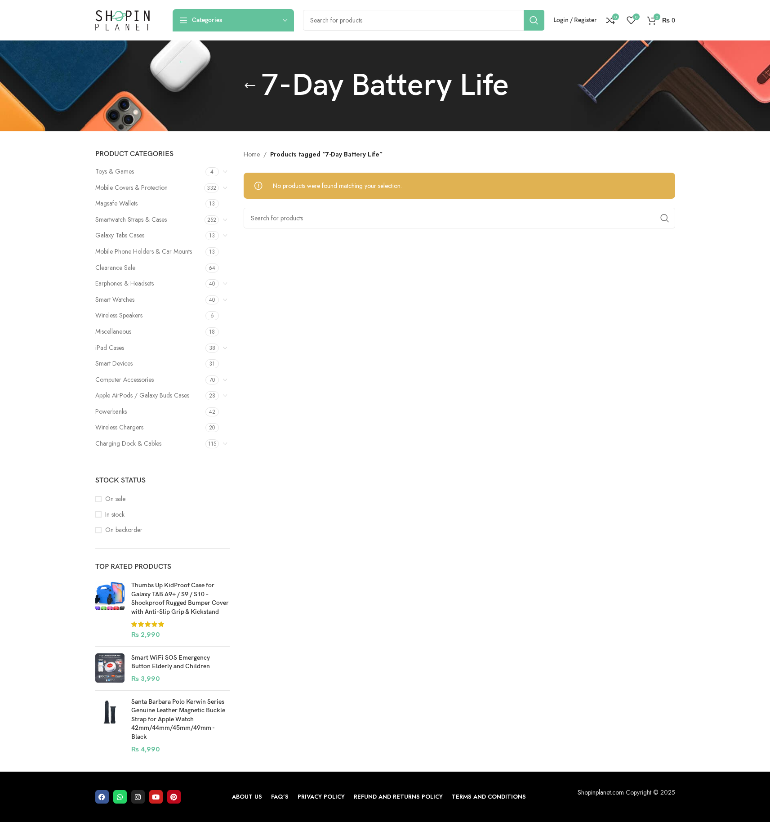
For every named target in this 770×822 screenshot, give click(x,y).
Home (252, 154)
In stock (115, 514)
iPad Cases (109, 347)
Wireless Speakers (118, 315)
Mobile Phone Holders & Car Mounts (143, 251)
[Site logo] (122, 19)
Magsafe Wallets (116, 203)
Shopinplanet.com (601, 792)
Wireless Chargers (119, 427)
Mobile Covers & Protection (131, 187)
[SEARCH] (534, 20)
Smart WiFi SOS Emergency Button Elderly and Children (170, 662)
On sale (115, 499)
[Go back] (250, 86)
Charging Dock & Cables (128, 443)
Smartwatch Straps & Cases (131, 219)
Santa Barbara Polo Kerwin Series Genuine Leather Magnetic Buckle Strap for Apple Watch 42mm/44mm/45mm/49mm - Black (178, 719)
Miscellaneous (113, 331)
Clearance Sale (115, 267)
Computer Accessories (124, 379)
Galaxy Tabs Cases (119, 235)
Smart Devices (114, 363)
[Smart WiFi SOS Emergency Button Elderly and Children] (110, 668)
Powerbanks (111, 411)
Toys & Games (114, 171)
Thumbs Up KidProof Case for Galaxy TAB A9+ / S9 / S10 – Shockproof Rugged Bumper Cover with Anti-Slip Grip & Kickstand (180, 598)
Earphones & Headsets (124, 283)
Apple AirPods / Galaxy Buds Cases (142, 395)
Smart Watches (114, 299)
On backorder (123, 530)
